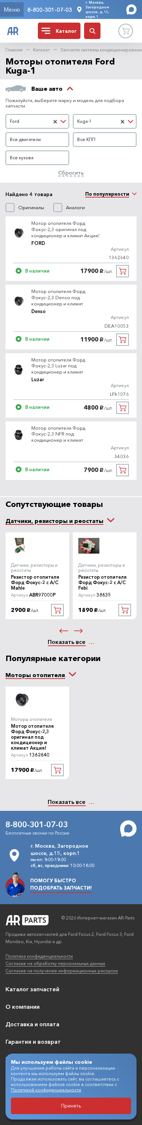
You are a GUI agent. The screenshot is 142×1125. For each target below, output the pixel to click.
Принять (71, 1105)
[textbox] (37, 139)
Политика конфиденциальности (39, 956)
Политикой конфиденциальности (46, 1090)
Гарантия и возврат (33, 1041)
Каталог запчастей (32, 989)
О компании (22, 1006)
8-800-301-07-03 (49, 9)
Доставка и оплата (32, 1024)
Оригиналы (31, 207)
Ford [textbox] (14, 121)
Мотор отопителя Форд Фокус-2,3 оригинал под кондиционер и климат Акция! (65, 229)
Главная (14, 49)
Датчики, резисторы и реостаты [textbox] (54, 520)
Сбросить (71, 172)
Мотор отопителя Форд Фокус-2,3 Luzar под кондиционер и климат (58, 366)
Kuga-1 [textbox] (84, 121)
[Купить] (122, 271)
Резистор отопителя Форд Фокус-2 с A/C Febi (102, 582)
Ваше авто (47, 88)
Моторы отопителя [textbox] (35, 675)
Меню (12, 9)
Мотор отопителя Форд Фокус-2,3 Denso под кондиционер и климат (58, 297)
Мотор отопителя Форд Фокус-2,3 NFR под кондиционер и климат (58, 434)
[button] (63, 630)
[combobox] (37, 121)
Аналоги (75, 207)
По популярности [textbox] (107, 194)
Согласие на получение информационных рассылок (61, 970)
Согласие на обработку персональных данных (55, 963)
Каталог (41, 49)
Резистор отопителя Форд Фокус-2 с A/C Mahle (35, 582)
